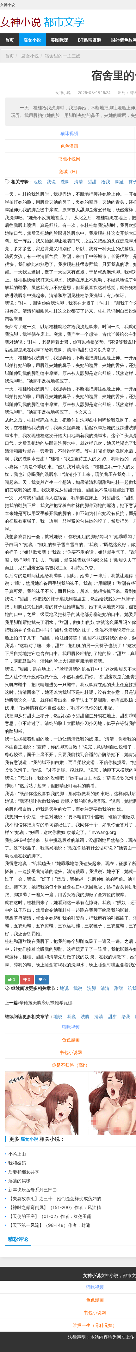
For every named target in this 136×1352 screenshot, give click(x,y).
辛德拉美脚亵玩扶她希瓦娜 (45, 1002)
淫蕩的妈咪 (19, 1180)
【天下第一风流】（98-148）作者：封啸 (49, 1225)
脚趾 (119, 181)
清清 (78, 181)
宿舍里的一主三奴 (62, 55)
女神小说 (63, 92)
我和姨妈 (17, 1163)
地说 (37, 181)
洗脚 (64, 181)
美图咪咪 (59, 40)
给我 (105, 181)
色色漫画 (69, 146)
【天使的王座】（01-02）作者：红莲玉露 (49, 1216)
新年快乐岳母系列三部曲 (32, 1189)
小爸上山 (17, 1154)
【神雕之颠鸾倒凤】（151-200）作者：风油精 (54, 1207)
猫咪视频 (69, 133)
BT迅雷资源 (89, 40)
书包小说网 (69, 158)
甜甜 (92, 181)
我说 (51, 181)
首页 (9, 40)
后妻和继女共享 (23, 1171)
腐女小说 (32, 40)
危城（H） (69, 171)
